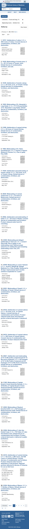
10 (2, 508)
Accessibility (18, 520)
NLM (10, 527)
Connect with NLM (6, 513)
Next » (16, 32)
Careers (17, 522)
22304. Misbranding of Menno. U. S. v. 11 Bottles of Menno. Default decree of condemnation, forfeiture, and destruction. (14, 488)
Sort (3, 34)
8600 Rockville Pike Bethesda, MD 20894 (20, 516)
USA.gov (18, 527)
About (10, 12)
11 (5, 508)
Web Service (22, 12)
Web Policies (5, 519)
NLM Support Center (20, 519)
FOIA (3, 520)
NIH (12, 527)
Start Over (4, 16)
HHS (15, 527)
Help (15, 12)
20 (8, 34)
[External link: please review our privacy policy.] (3, 516)
